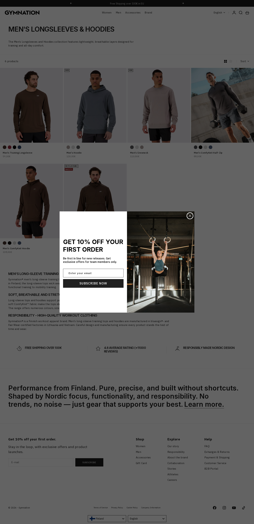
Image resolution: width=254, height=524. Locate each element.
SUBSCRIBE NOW (93, 283)
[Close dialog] (190, 216)
